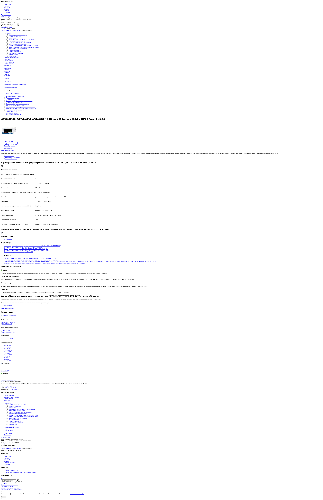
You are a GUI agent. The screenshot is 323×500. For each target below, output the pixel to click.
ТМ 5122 (6, 357)
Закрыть (3, 497)
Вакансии (7, 7)
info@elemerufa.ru (7, 27)
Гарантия (6, 10)
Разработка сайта (11, 489)
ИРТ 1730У (7, 353)
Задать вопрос (12, 150)
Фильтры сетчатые (14, 50)
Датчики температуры (15, 36)
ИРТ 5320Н (7, 345)
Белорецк (4, 1)
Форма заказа (8, 148)
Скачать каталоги (9, 395)
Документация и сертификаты (12, 143)
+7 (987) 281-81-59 (14, 389)
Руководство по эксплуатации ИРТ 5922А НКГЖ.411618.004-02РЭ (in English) (26, 250)
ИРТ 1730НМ (8, 354)
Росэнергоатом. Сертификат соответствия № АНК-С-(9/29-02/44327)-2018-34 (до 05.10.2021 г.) (31, 260)
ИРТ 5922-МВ (8, 350)
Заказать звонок (27, 30)
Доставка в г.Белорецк (10, 144)
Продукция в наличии (12, 93)
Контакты (7, 12)
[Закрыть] (1, 491)
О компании (7, 4)
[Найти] (18, 24)
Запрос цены (12, 56)
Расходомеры (12, 38)
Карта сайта (4, 483)
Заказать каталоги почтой (11, 397)
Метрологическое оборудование (18, 44)
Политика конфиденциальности (10, 488)
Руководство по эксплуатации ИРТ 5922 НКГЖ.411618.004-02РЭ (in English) (26, 249)
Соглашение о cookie (7, 486)
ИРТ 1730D (7, 351)
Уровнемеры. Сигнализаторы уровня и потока (22, 39)
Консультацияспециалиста (5, 371)
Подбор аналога (8, 63)
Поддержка (7, 59)
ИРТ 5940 (7, 356)
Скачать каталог (8, 60)
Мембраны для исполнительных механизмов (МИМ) (24, 47)
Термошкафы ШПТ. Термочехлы (18, 48)
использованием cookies (77, 494)
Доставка (6, 9)
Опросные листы (13, 54)
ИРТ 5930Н (7, 360)
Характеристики (9, 141)
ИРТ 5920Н (7, 347)
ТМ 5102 (6, 359)
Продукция (7, 33)
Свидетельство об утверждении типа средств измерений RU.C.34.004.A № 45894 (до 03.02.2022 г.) (32, 258)
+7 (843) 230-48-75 (10, 387)
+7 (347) (6, 30)
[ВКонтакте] (1, 478)
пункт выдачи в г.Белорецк (8, 380)
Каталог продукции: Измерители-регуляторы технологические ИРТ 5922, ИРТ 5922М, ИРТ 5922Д (32, 246)
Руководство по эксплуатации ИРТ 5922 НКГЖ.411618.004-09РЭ (23, 247)
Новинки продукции (15, 51)
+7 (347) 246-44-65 (9, 386)
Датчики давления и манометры (18, 35)
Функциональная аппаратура (17, 41)
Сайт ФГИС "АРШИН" (11, 470)
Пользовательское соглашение (9, 485)
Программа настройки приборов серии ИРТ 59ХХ (18, 252)
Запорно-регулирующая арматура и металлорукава (23, 45)
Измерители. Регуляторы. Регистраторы (20, 42)
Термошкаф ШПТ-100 (7, 338)
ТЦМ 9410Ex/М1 (5, 330)
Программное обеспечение (16, 53)
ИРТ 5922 (7, 348)
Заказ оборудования (9, 146)
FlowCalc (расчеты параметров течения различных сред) (20, 472)
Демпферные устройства (8, 322)
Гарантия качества (9, 462)
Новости (6, 6)
